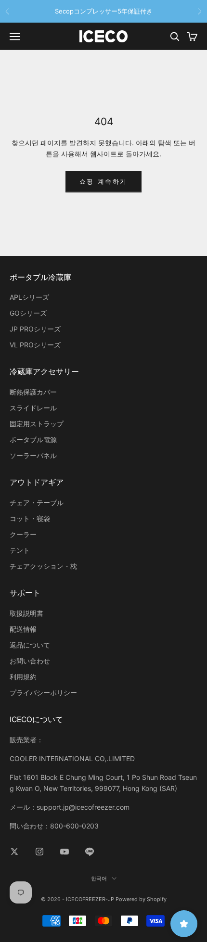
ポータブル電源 (33, 439)
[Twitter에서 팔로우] (14, 851)
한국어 (99, 878)
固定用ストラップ (37, 424)
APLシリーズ (29, 297)
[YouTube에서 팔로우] (64, 851)
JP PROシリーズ (35, 329)
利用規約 (23, 677)
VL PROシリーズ (35, 345)
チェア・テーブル (37, 502)
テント (20, 550)
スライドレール (33, 408)
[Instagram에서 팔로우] (39, 851)
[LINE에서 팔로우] (89, 851)
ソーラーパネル (33, 455)
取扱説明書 (26, 613)
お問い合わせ (30, 661)
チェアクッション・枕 (43, 566)
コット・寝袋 (30, 518)
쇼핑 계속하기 (103, 181)
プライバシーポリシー (43, 692)
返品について (30, 645)
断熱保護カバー (33, 392)
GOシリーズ (28, 313)
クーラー (23, 534)
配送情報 (23, 629)
